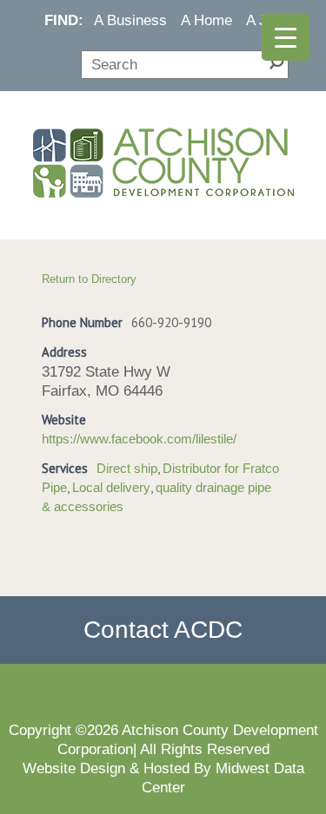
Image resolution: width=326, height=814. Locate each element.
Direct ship (126, 469)
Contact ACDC (163, 629)
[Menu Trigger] (285, 37)
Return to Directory (89, 279)
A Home (206, 20)
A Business (130, 20)
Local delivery (111, 488)
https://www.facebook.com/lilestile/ (139, 439)
